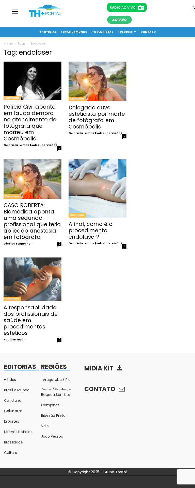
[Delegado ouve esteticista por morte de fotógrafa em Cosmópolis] (97, 81)
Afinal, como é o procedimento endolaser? (90, 230)
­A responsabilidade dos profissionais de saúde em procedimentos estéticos (31, 320)
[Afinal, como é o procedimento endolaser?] (97, 188)
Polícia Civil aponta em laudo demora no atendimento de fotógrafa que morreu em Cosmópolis (30, 122)
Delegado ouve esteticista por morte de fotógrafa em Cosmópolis (97, 117)
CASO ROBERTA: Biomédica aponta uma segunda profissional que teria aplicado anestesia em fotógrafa (32, 221)
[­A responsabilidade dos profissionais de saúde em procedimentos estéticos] (32, 279)
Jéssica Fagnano (17, 243)
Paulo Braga (14, 339)
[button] (193, 8)
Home (8, 43)
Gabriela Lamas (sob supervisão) (30, 145)
